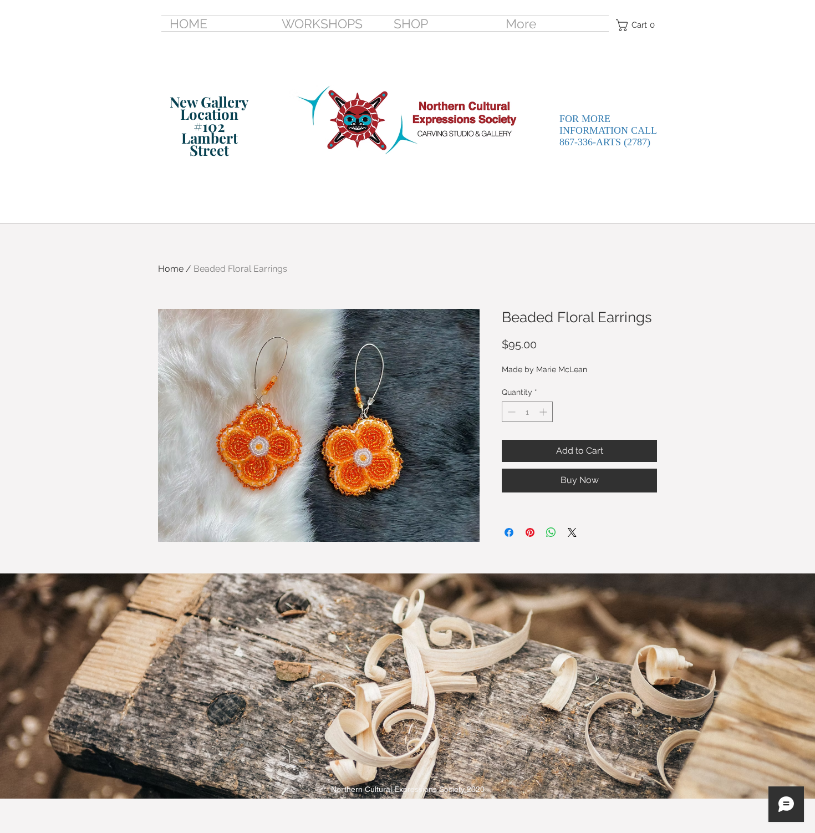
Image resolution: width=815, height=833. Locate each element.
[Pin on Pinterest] (530, 532)
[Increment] (544, 411)
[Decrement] (510, 411)
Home (171, 268)
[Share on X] (572, 532)
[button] (638, 25)
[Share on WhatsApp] (551, 532)
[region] (198, 135)
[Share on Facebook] (509, 532)
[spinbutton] (527, 411)
